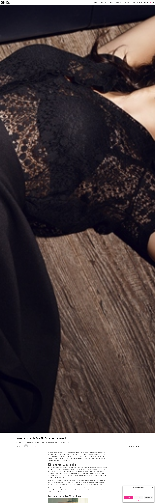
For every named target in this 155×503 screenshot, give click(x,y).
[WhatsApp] (135, 446)
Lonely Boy (20, 446)
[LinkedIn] (133, 446)
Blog (145, 2)
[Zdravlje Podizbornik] (122, 2)
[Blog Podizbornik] (147, 2)
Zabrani (138, 497)
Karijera (126, 2)
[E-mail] (139, 446)
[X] (131, 446)
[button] (152, 487)
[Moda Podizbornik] (98, 2)
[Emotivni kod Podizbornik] (141, 2)
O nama (137, 500)
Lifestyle (110, 2)
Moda (95, 2)
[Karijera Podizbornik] (130, 2)
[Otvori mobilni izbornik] (150, 2)
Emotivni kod (136, 2)
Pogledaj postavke (148, 497)
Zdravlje (118, 2)
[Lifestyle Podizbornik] (113, 2)
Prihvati (128, 497)
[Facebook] (129, 446)
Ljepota (102, 2)
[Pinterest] (137, 446)
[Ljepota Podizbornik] (105, 2)
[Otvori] (153, 2)
